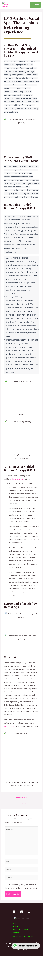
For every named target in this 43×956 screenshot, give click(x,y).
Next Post (22, 804)
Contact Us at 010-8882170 (23, 936)
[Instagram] (21, 911)
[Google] (29, 911)
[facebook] (14, 911)
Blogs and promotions (21, 929)
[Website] (21, 878)
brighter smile (9, 726)
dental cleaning (17, 479)
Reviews (16, 933)
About (15, 923)
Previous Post (21, 797)
